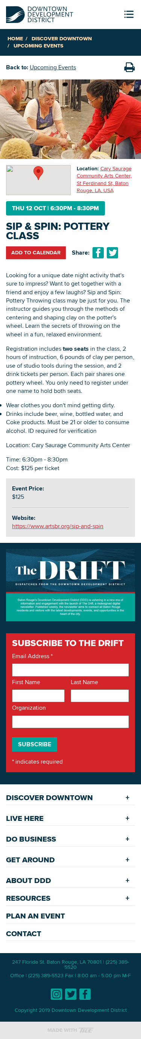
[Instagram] (56, 994)
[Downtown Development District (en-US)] (39, 13)
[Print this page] (129, 67)
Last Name (84, 682)
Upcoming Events (38, 46)
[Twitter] (71, 994)
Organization (29, 708)
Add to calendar (36, 252)
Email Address (32, 656)
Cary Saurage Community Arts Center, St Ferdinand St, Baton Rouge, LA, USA (104, 179)
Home (15, 39)
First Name (26, 682)
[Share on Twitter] (112, 252)
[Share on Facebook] (98, 252)
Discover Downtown (62, 39)
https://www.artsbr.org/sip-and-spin (57, 526)
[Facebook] (85, 994)
